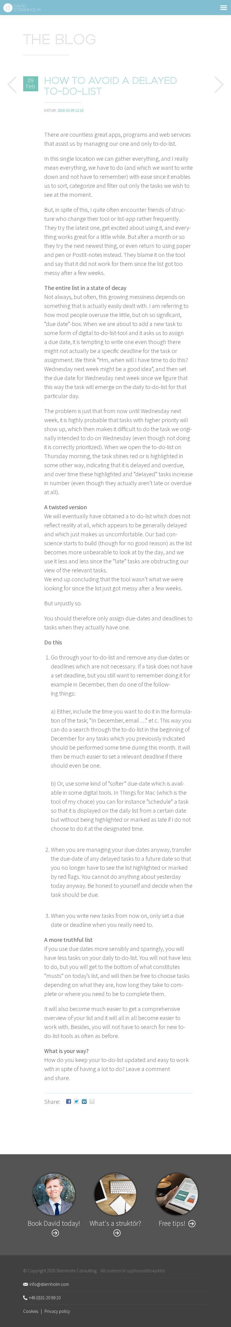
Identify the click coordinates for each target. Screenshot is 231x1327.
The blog (59, 40)
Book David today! (54, 1223)
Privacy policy (57, 1311)
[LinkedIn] (84, 1101)
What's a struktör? (115, 1223)
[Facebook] (68, 1101)
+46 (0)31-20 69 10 (44, 1298)
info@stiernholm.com (49, 1284)
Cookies (30, 1311)
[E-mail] (92, 1101)
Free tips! (172, 1223)
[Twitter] (76, 1101)
